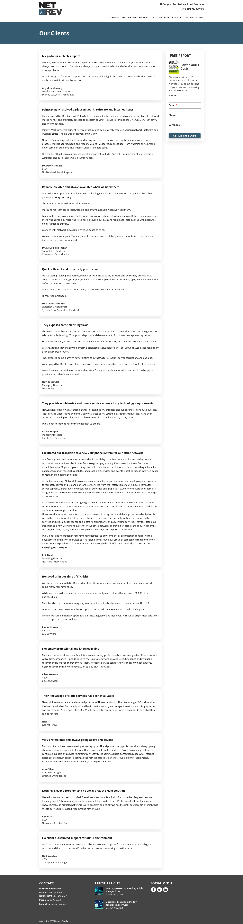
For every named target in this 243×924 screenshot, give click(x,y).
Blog (166, 17)
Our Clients (156, 17)
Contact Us (188, 17)
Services (126, 17)
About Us (175, 17)
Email (173, 105)
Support (200, 17)
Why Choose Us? (140, 17)
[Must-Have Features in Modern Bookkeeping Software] (99, 904)
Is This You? (114, 17)
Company (174, 124)
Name (173, 95)
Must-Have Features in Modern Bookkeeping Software (121, 903)
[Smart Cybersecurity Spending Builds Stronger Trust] (99, 891)
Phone (172, 115)
